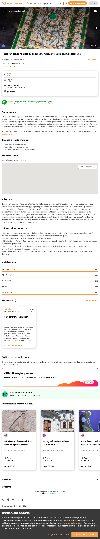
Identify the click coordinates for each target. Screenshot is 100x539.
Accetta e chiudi (84, 534)
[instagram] (3, 499)
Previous (3, 28)
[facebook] (8, 499)
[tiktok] (22, 499)
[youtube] (13, 499)
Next (97, 28)
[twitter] (18, 499)
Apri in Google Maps (87, 167)
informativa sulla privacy (71, 523)
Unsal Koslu (14, 67)
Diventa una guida (77, 3)
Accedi (93, 3)
